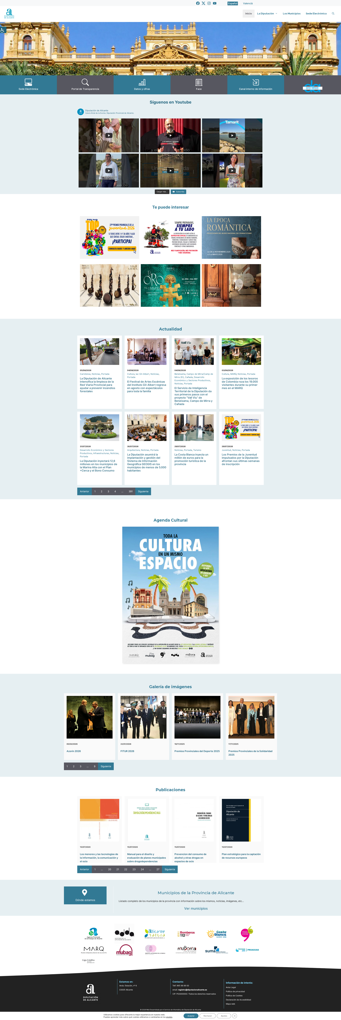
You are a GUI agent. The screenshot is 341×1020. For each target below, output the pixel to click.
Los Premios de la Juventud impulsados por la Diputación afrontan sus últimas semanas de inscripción (241, 459)
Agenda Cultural (171, 520)
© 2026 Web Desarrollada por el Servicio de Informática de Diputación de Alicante (170, 1010)
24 (142, 869)
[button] (333, 14)
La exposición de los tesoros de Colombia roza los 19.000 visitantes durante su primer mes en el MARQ (240, 383)
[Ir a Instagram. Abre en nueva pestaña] (209, 3)
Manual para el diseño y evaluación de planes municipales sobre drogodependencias (146, 858)
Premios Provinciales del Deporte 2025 (197, 751)
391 (131, 491)
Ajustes (224, 1016)
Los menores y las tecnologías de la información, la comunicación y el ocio (99, 858)
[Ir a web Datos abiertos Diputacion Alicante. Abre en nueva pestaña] (312, 84)
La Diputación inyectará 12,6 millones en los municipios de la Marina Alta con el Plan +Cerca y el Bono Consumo (98, 465)
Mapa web (230, 1004)
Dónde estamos (85, 900)
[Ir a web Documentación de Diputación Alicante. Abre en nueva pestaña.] (142, 84)
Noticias (96, 374)
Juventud (226, 450)
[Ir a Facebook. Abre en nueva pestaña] (197, 3)
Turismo (197, 450)
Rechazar (208, 1016)
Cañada (189, 377)
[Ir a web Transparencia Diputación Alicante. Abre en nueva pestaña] (85, 84)
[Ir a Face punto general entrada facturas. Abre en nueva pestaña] (198, 84)
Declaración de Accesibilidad (238, 1000)
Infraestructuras (101, 453)
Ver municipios (196, 908)
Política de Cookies (234, 995)
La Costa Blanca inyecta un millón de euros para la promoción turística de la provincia (191, 459)
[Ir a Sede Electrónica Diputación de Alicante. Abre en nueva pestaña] (28, 84)
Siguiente (143, 491)
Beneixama (179, 374)
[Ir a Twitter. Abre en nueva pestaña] (203, 3)
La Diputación (265, 13)
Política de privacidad (235, 991)
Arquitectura (133, 450)
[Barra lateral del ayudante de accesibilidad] (3, 30)
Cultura (131, 374)
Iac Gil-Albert (142, 374)
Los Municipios (292, 13)
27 (158, 869)
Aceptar (191, 1016)
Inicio (248, 13)
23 (134, 869)
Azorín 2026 (74, 751)
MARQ (233, 374)
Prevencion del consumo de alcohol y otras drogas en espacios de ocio (190, 858)
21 (117, 869)
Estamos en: (126, 981)
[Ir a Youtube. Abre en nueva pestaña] (214, 3)
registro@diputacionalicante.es (192, 990)
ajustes (169, 1017)
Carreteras (85, 374)
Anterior (84, 491)
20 (109, 869)
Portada (105, 374)
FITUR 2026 (127, 751)
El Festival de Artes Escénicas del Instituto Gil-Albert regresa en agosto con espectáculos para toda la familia (146, 386)
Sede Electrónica (316, 13)
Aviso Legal (231, 987)
